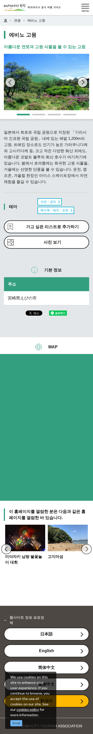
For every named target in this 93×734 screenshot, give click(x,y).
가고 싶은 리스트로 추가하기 (52, 226)
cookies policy (28, 709)
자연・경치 (48, 202)
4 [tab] (65, 116)
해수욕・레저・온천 (54, 210)
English (46, 651)
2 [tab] (34, 116)
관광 (17, 20)
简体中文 (46, 667)
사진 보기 (52, 242)
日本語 (46, 634)
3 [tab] (50, 116)
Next (83, 82)
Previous (10, 82)
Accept (16, 723)
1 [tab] (19, 116)
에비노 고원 (36, 20)
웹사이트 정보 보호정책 (27, 620)
